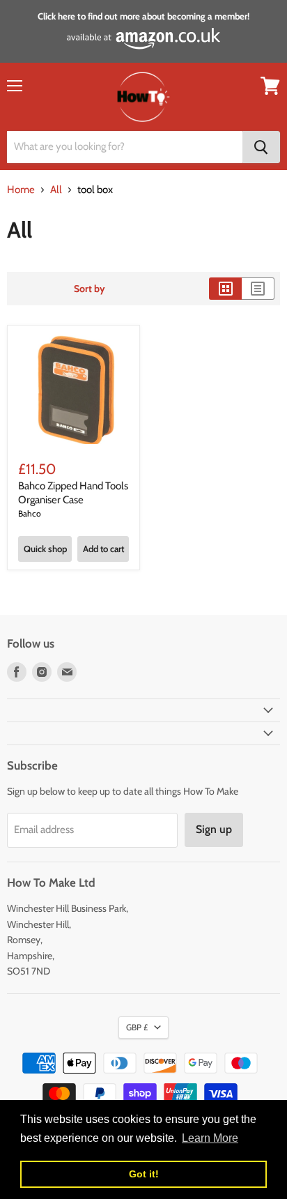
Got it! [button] (144, 1173)
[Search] (261, 147)
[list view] (258, 288)
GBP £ (137, 1027)
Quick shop (45, 548)
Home (21, 190)
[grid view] (225, 288)
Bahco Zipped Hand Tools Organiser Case (73, 493)
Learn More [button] (210, 1138)
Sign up (214, 829)
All (56, 190)
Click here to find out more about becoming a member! (143, 16)
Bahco (29, 513)
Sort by (89, 288)
